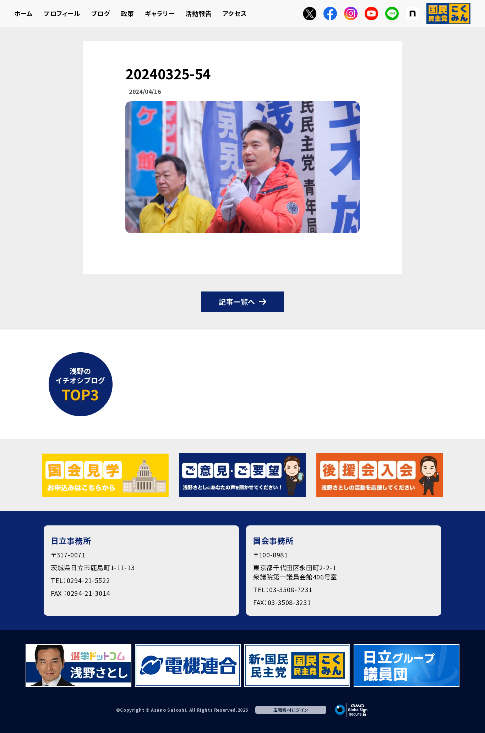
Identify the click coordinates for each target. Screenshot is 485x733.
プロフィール (62, 13)
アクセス (235, 13)
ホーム (23, 13)
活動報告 (198, 13)
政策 (127, 13)
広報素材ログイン (290, 710)
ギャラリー (160, 13)
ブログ (100, 13)
